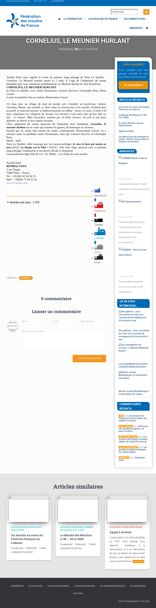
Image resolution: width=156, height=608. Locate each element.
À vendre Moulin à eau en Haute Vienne (131, 124)
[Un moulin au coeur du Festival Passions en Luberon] (29, 508)
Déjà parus (77, 527)
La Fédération (73, 18)
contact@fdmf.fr (58, 1)
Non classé (28, 527)
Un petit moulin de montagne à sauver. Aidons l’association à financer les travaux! (134, 139)
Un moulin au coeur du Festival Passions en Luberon (134, 108)
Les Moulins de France (102, 18)
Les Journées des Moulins (112, 586)
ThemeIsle (145, 601)
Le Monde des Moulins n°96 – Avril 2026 (76, 537)
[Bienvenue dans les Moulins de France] (59, 19)
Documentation (134, 18)
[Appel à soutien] (127, 508)
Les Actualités (36, 586)
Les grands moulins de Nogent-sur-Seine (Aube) (133, 449)
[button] (83, 18)
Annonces (136, 28)
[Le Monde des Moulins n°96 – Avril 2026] (78, 508)
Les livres (78, 593)
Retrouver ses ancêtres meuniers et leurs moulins (134, 428)
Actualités (26, 278)
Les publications (138, 586)
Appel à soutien (126, 131)
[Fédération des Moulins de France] (24, 20)
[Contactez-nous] (147, 28)
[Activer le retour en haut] (150, 602)
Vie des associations (131, 527)
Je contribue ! (133, 85)
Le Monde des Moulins (84, 586)
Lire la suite (138, 561)
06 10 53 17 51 (40, 1)
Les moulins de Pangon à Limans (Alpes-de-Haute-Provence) (133, 418)
